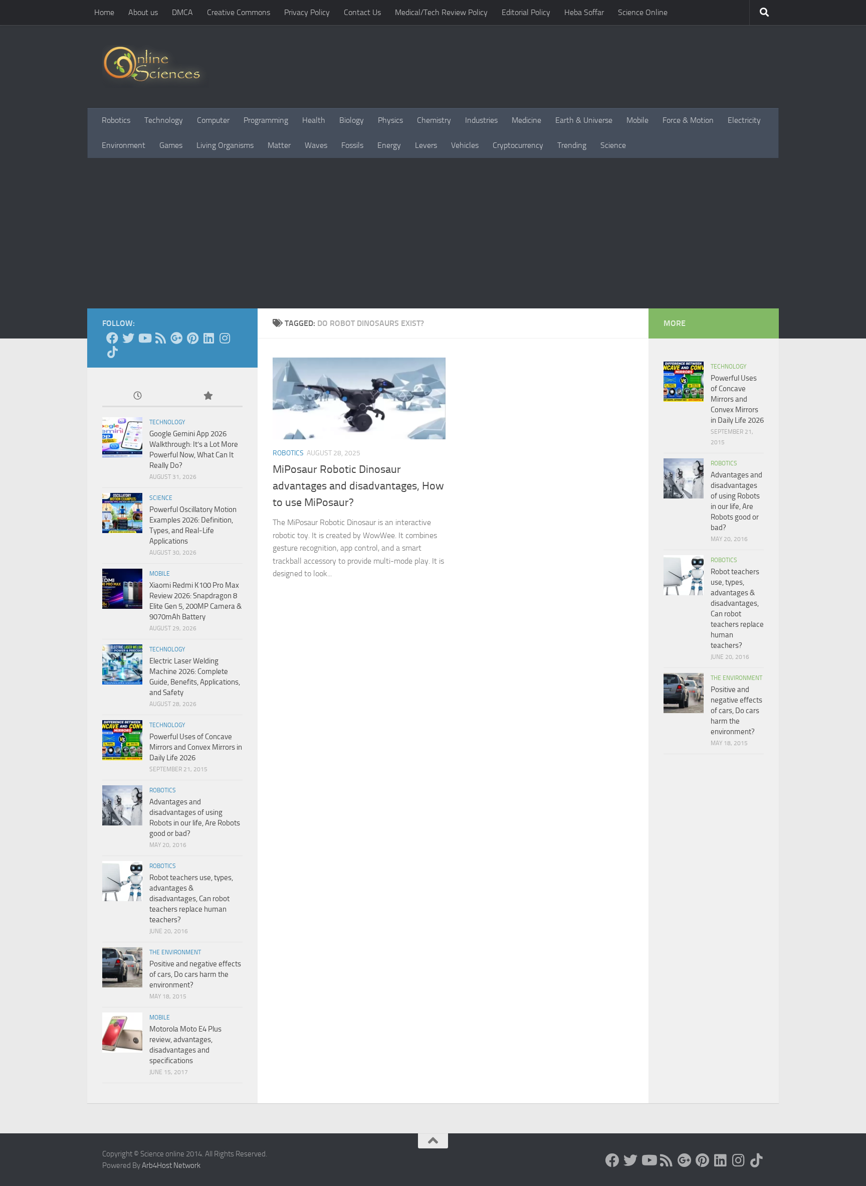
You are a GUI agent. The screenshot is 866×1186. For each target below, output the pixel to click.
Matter (279, 145)
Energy (389, 145)
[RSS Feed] (160, 338)
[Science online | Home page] (155, 66)
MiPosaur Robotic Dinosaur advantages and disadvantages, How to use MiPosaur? (358, 486)
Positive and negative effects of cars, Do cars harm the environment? (195, 974)
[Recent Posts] (137, 396)
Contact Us (362, 12)
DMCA (182, 12)
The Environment (175, 952)
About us (143, 12)
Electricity (744, 120)
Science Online (643, 12)
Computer (213, 120)
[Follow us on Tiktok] (112, 352)
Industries (481, 120)
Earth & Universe (583, 120)
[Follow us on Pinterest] (192, 338)
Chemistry (434, 120)
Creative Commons (238, 12)
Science (613, 145)
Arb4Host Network (171, 1165)
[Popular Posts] (207, 396)
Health (313, 120)
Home (104, 12)
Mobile (637, 120)
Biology (351, 120)
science (160, 497)
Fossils (352, 145)
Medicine (526, 120)
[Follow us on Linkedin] (208, 338)
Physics (390, 120)
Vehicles (465, 145)
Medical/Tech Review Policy (441, 12)
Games (170, 145)
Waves (316, 145)
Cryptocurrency (518, 145)
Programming (266, 120)
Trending (571, 145)
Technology (163, 120)
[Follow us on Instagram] (225, 338)
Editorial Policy (526, 12)
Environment (123, 145)
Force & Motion (688, 120)
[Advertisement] (433, 233)
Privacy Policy (307, 12)
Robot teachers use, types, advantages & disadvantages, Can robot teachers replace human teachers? (191, 898)
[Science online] (112, 338)
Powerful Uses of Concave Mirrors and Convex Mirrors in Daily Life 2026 (195, 747)
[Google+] (176, 338)
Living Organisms (225, 145)
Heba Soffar (584, 12)
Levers (426, 145)
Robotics (116, 120)
